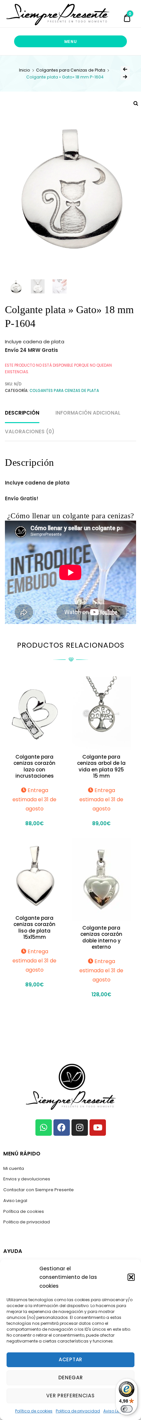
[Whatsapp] (43, 1127)
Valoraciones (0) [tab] (29, 431)
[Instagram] (79, 1127)
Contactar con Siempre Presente (38, 1190)
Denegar (70, 1377)
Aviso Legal (114, 1411)
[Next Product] (125, 77)
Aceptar (70, 1359)
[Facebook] (61, 1127)
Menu (70, 41)
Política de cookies (33, 1411)
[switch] (126, 1408)
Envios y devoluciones (26, 1179)
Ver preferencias (70, 1395)
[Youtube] (98, 1127)
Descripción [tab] (22, 412)
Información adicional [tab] (87, 412)
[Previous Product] (125, 69)
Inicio (24, 70)
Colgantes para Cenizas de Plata (70, 70)
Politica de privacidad (78, 1411)
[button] (131, 1277)
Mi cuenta (13, 1168)
